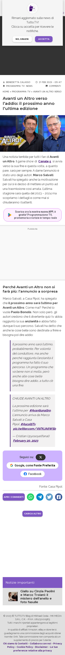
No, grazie (22, 39)
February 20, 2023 (25, 440)
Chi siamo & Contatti (15, 643)
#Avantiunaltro (40, 410)
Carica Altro (32, 513)
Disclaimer (41, 647)
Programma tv (15, 86)
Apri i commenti (14, 497)
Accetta (43, 39)
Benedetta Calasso (18, 82)
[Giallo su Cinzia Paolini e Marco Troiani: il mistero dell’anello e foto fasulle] (13, 596)
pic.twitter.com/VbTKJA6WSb (34, 428)
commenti (55, 86)
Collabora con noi (40, 643)
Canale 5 (44, 161)
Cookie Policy (25, 647)
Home (6, 91)
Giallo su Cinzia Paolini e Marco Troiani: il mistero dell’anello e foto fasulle (37, 596)
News (29, 86)
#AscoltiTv (28, 424)
